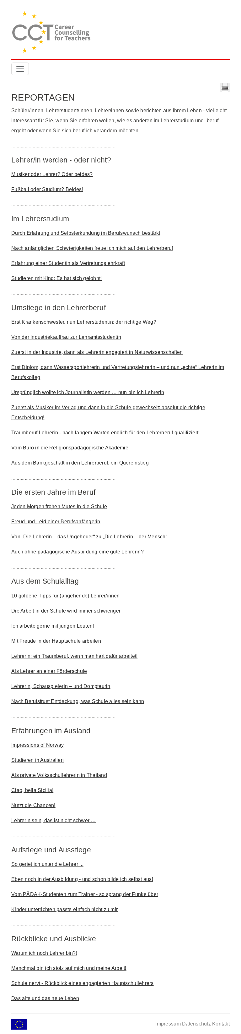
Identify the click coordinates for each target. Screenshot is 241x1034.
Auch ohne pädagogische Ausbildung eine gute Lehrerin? (77, 551)
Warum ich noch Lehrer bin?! (44, 953)
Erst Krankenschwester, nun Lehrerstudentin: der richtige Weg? (83, 322)
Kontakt (221, 1023)
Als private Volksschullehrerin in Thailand (59, 775)
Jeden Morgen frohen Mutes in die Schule (59, 506)
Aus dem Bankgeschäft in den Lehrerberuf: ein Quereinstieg (80, 462)
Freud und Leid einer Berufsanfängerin (55, 521)
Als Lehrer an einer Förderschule (49, 671)
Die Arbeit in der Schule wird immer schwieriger (65, 610)
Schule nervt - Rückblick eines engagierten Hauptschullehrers (82, 983)
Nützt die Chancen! (33, 805)
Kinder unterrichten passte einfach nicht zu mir (64, 909)
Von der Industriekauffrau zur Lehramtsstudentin (66, 337)
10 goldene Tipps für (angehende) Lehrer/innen (65, 595)
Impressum (167, 1023)
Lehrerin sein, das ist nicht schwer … (53, 820)
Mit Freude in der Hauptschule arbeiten (56, 641)
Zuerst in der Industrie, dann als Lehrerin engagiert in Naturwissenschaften (97, 352)
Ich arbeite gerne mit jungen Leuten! (52, 626)
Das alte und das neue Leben (45, 998)
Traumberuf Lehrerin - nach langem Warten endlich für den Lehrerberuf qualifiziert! (105, 432)
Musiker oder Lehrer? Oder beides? (52, 174)
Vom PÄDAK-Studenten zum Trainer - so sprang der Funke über (84, 894)
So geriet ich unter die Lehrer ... (47, 864)
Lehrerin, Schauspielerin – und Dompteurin (60, 686)
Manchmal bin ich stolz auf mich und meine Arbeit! (68, 968)
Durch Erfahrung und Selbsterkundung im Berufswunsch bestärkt (85, 233)
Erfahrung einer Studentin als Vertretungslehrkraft (68, 263)
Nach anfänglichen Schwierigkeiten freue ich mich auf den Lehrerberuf (92, 248)
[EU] (19, 1023)
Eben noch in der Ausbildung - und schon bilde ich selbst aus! (82, 879)
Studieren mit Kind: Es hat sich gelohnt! (56, 278)
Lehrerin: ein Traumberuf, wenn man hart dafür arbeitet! (74, 656)
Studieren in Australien (37, 760)
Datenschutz (196, 1023)
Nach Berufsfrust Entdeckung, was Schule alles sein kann (77, 701)
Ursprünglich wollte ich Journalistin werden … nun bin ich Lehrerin (87, 392)
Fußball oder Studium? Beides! (47, 189)
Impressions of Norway (37, 745)
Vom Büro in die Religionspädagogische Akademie (69, 447)
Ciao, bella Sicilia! (32, 790)
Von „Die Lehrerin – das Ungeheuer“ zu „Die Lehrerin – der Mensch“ (89, 536)
